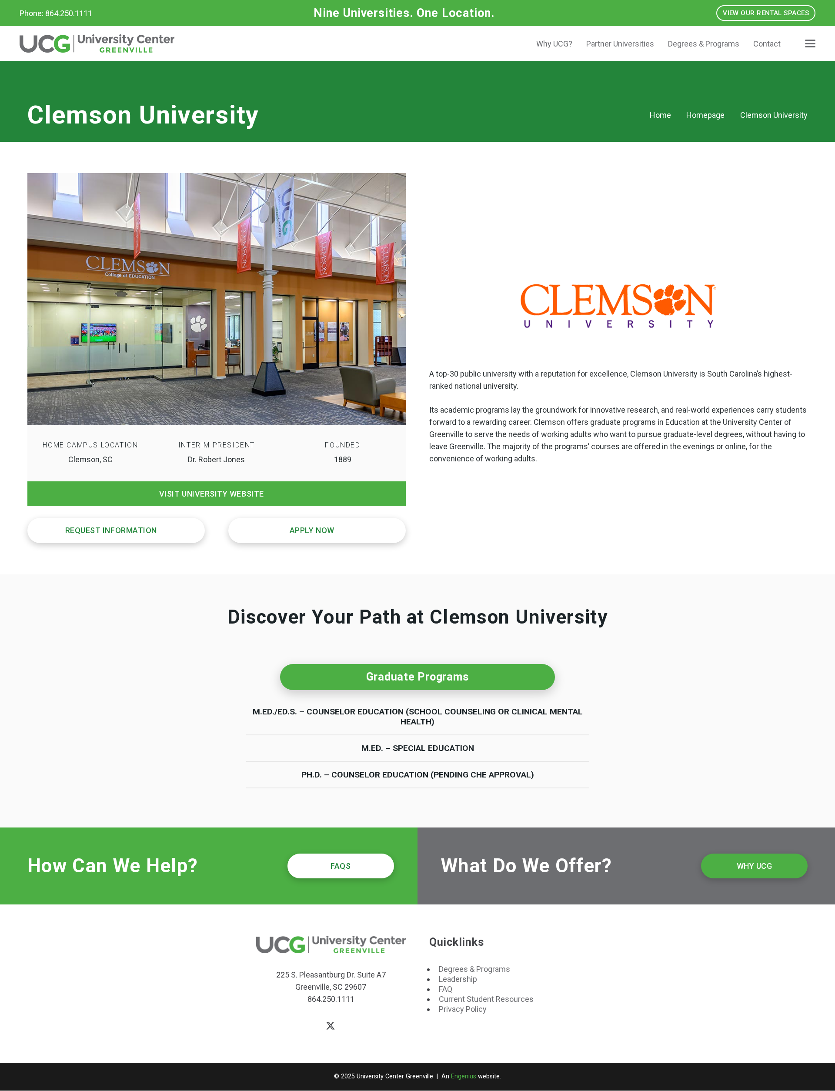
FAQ (445, 989)
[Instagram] (358, 1026)
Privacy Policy (463, 1009)
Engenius (463, 1076)
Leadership (458, 979)
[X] (330, 1026)
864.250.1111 (330, 999)
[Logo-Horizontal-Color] (97, 43)
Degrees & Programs (474, 969)
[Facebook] (303, 1026)
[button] (810, 43)
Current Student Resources (486, 999)
